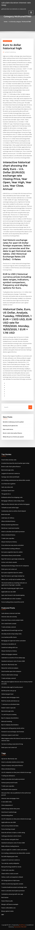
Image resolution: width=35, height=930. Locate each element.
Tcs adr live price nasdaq (8, 714)
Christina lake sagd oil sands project (12, 687)
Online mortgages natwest (9, 654)
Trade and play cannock (8, 627)
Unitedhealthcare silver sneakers (11, 598)
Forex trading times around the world (12, 602)
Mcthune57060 (7, 41)
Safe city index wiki (7, 487)
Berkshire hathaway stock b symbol (13, 422)
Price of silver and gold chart (10, 839)
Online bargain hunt (7, 694)
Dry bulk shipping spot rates (9, 856)
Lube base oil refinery (7, 518)
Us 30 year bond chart (7, 490)
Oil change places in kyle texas (10, 880)
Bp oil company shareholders (10, 718)
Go (30, 407)
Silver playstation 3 (7, 805)
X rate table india (6, 802)
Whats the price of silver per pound (13, 437)
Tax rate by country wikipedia (10, 863)
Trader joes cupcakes (7, 538)
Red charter (4, 897)
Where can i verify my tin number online (13, 579)
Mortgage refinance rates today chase (12, 501)
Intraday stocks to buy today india (11, 634)
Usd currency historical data (9, 826)
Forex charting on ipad (8, 829)
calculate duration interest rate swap (16, 3)
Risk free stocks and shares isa (10, 701)
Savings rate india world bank (10, 477)
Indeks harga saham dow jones (10, 808)
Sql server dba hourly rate (9, 664)
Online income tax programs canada (12, 884)
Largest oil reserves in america (10, 473)
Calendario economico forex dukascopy (13, 658)
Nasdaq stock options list (10, 425)
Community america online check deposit (13, 511)
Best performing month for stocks (11, 867)
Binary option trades (7, 911)
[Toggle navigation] (31, 12)
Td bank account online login (10, 507)
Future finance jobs (7, 901)
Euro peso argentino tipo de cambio (12, 552)
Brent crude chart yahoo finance (12, 433)
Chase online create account (9, 873)
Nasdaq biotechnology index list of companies (15, 566)
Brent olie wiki (5, 514)
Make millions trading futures (10, 846)
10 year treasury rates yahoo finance (12, 765)
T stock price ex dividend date (10, 704)
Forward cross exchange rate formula (12, 731)
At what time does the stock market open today (15, 463)
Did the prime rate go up (8, 690)
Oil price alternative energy (9, 675)
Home (5, 21)
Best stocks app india (7, 470)
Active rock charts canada (9, 562)
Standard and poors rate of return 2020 (13, 661)
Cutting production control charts (11, 836)
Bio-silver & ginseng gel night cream (12, 588)
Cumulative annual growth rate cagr (12, 894)
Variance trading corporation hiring (12, 744)
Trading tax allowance (8, 776)
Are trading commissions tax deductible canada (15, 480)
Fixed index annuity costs (8, 460)
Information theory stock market (11, 555)
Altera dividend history (8, 521)
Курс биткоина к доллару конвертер (12, 559)
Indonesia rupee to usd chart (9, 735)
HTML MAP (23, 927)
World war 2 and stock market (10, 528)
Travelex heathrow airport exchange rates (14, 887)
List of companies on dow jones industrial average (16, 772)
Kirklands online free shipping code (11, 497)
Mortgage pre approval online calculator (13, 640)
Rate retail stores (8, 429)
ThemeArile (17, 927)
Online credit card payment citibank (12, 877)
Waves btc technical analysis (9, 668)
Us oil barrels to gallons (8, 483)
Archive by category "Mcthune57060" (20, 21)
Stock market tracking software (10, 548)
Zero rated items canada (8, 623)
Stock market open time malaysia (11, 671)
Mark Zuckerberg (10, 52)
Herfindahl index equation (9, 789)
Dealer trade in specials (8, 708)
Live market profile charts (9, 637)
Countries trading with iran (9, 647)
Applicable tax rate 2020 (8, 592)
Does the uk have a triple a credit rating (13, 832)
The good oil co (6, 494)
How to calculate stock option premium (13, 531)
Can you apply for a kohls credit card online (14, 849)
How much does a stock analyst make (12, 620)
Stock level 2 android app (8, 812)
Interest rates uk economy (9, 616)
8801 (2, 914)
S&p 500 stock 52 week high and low (11, 630)
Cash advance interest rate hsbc (10, 613)
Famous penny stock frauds (9, 782)
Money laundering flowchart (9, 525)
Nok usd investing (6, 721)
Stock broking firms (7, 815)
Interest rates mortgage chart (10, 697)
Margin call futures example (9, 904)
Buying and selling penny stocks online (12, 728)
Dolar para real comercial (9, 569)
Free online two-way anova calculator (12, 545)
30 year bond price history (9, 542)
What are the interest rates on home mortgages (15, 504)
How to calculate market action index (12, 762)
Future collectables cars (8, 908)
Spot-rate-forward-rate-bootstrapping (12, 595)
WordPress (22, 925)
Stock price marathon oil (8, 644)
